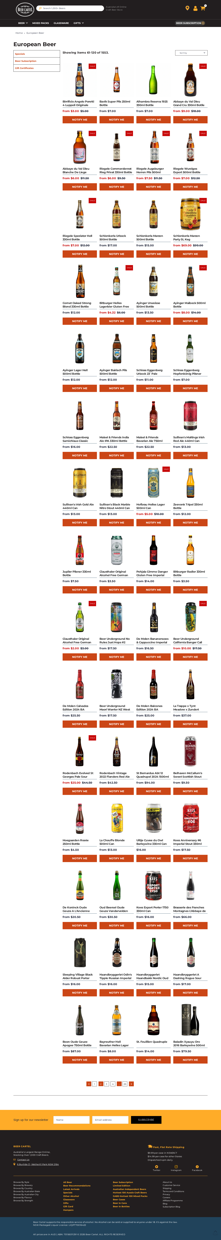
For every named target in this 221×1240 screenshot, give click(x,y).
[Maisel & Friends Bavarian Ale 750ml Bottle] (153, 416)
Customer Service (171, 1185)
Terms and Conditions (173, 1191)
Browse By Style (21, 1182)
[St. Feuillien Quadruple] (153, 1020)
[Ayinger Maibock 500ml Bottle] (190, 281)
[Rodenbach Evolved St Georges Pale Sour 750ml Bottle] (80, 751)
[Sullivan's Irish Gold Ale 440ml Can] (80, 483)
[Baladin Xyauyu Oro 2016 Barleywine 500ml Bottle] (190, 1020)
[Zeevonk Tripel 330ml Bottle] (190, 483)
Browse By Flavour (22, 1197)
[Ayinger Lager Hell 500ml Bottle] (80, 348)
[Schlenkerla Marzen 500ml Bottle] (153, 214)
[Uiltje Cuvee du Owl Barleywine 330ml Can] (153, 819)
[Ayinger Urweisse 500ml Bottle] (153, 281)
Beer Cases (119, 1199)
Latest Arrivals (71, 1189)
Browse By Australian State (26, 1191)
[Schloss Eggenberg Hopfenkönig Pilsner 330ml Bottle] (190, 348)
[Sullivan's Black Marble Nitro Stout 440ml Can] (116, 483)
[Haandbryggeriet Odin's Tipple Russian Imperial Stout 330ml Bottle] (116, 953)
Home (19, 32)
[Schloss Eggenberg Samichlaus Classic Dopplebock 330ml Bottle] (80, 416)
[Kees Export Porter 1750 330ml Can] (153, 886)
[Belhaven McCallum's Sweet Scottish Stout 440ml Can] (190, 751)
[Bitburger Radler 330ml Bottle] (190, 550)
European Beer (35, 32)
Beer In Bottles (121, 1206)
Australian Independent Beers (129, 1189)
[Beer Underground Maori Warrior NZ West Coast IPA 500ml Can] (116, 684)
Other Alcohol (71, 1196)
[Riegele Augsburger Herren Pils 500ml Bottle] (153, 147)
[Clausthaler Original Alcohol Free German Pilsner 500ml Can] (116, 550)
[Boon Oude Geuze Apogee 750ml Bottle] (80, 1020)
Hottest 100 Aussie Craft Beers (130, 1192)
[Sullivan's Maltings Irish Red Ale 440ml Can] (190, 416)
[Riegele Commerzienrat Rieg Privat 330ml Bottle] (116, 147)
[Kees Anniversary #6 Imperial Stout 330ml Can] (190, 819)
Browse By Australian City (26, 1194)
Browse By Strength (23, 1200)
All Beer (67, 1182)
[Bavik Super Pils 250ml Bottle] (116, 80)
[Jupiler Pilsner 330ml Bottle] (80, 550)
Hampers (68, 1210)
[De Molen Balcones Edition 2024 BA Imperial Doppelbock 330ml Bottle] (153, 684)
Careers (166, 1197)
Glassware (61, 23)
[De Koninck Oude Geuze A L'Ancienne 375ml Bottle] (80, 886)
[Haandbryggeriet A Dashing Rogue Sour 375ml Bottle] (190, 953)
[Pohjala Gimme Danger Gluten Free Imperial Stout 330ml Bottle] (153, 550)
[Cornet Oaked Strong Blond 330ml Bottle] (80, 281)
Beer (21, 23)
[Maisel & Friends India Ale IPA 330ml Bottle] (116, 416)
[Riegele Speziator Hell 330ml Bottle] (80, 214)
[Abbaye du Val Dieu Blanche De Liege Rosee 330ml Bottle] (80, 147)
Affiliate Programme (173, 1200)
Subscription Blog (171, 1206)
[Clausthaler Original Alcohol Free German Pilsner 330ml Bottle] (80, 617)
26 (125, 1084)
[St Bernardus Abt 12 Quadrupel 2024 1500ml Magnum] (153, 751)
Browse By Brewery (23, 1185)
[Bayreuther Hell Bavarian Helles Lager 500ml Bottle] (116, 1020)
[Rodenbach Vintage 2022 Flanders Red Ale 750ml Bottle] (116, 751)
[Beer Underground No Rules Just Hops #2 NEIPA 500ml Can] (116, 617)
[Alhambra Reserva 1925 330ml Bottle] (153, 80)
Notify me (79, 119)
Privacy (166, 1194)
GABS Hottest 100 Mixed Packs (130, 1196)
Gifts (77, 23)
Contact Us (23, 1159)
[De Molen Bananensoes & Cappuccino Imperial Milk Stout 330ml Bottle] (153, 617)
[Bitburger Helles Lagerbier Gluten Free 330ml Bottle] (116, 281)
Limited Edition (121, 1185)
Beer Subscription (188, 23)
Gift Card (68, 1206)
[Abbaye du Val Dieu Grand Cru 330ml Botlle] (190, 80)
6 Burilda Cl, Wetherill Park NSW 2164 (38, 1164)
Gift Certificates (24, 68)
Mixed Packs (40, 23)
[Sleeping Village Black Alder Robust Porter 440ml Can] (80, 953)
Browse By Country (23, 1188)
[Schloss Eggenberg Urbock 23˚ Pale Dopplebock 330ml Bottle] (153, 348)
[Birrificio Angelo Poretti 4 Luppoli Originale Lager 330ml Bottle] (80, 80)
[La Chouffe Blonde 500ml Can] (116, 819)
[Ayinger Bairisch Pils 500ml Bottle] (116, 348)
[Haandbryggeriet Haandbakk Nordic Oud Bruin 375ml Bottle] (153, 953)
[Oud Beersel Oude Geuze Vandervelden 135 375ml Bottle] (116, 886)
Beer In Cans (120, 1203)
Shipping (167, 1188)
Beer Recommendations (76, 1185)
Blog (165, 1203)
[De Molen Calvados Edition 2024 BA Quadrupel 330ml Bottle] (80, 684)
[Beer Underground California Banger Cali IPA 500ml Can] (190, 617)
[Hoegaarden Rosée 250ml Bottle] (80, 819)
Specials (20, 53)
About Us (167, 1182)
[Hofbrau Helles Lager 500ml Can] (153, 483)
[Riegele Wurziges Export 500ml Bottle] (190, 147)
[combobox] (70, 8)
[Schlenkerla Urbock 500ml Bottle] (116, 214)
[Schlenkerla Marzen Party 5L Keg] (190, 214)
